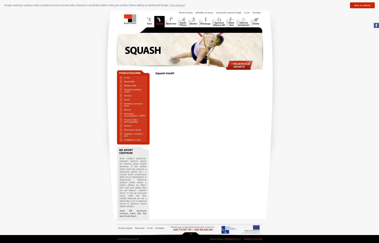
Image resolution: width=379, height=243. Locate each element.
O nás (247, 13)
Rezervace (139, 228)
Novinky (127, 95)
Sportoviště (129, 81)
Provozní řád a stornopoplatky (131, 121)
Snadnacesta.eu (233, 239)
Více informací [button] (177, 5)
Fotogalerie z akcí (132, 140)
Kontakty (257, 13)
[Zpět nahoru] (191, 234)
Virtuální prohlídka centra (132, 90)
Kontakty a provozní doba (133, 104)
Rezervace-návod (132, 130)
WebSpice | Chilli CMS (253, 239)
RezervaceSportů (242, 65)
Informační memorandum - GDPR (134, 114)
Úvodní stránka (186, 13)
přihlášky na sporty (204, 13)
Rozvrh (127, 109)
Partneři (127, 126)
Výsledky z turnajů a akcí (133, 135)
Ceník (127, 99)
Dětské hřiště (130, 85)
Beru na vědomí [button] (362, 5)
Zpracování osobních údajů (228, 13)
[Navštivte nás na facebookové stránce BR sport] (376, 27)
